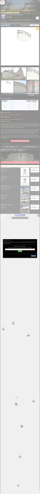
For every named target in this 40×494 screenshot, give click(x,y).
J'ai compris (33, 255)
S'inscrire (20, 251)
